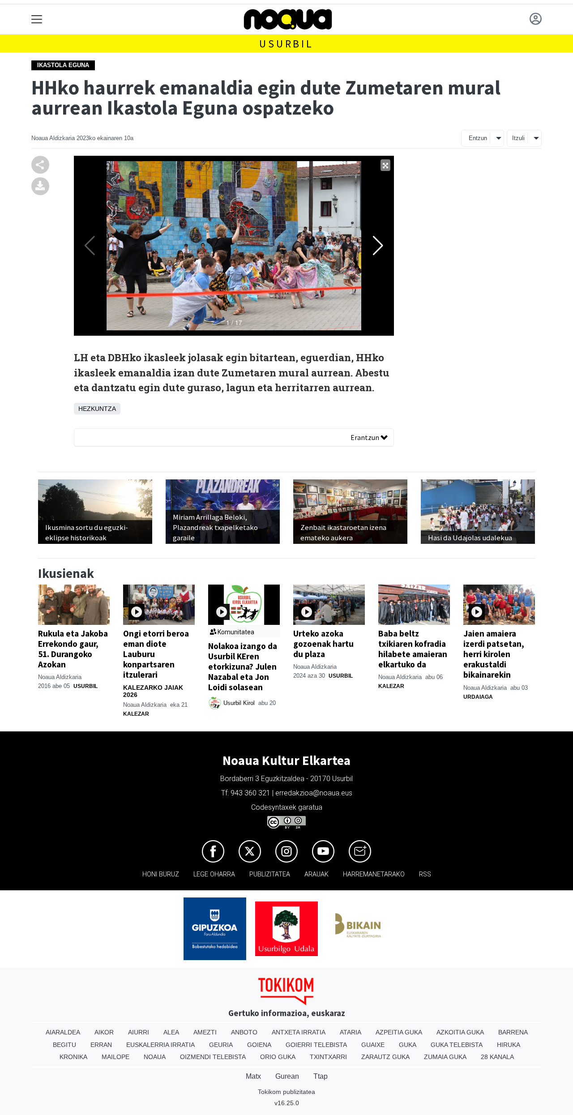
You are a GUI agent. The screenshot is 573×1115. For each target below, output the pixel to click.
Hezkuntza (97, 408)
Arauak (316, 874)
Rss (425, 874)
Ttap (320, 1076)
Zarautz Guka (385, 1056)
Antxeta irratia (298, 1032)
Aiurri (138, 1032)
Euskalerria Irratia (160, 1044)
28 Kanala (497, 1056)
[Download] (40, 185)
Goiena (259, 1044)
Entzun (478, 138)
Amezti (205, 1032)
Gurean (287, 1076)
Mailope (115, 1056)
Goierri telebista (316, 1044)
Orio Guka (277, 1056)
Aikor (104, 1032)
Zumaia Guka (445, 1056)
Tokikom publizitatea (286, 1091)
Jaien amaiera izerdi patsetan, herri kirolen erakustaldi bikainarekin (493, 654)
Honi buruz (160, 874)
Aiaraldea (63, 1032)
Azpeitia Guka (399, 1032)
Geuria (221, 1044)
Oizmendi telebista (213, 1056)
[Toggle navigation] (37, 19)
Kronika (73, 1056)
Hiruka (508, 1044)
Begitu (64, 1044)
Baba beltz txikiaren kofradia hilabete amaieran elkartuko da (412, 649)
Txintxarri (328, 1056)
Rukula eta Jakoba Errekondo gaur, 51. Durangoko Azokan (73, 649)
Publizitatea (269, 874)
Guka (407, 1044)
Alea (171, 1032)
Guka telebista (457, 1044)
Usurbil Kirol (240, 703)
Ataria (350, 1032)
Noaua (155, 1056)
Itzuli (518, 138)
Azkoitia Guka (460, 1032)
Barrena (513, 1032)
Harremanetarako (374, 874)
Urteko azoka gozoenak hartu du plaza (323, 643)
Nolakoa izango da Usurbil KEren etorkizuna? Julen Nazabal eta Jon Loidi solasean (242, 666)
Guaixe (373, 1044)
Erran (101, 1044)
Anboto (244, 1032)
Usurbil (286, 44)
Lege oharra (214, 874)
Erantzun (366, 437)
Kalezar (136, 714)
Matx (253, 1076)
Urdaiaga (478, 697)
